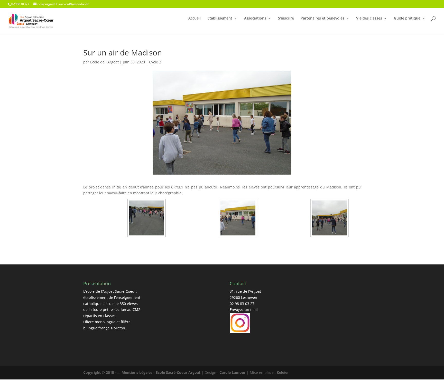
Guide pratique (407, 18)
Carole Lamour (232, 372)
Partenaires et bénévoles (322, 18)
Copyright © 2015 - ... (102, 372)
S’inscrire (286, 18)
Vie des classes (369, 18)
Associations (255, 18)
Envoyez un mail (244, 309)
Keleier (283, 372)
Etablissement (219, 18)
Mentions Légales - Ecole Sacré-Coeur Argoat (161, 372)
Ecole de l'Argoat (104, 62)
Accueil (194, 18)
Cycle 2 (155, 62)
